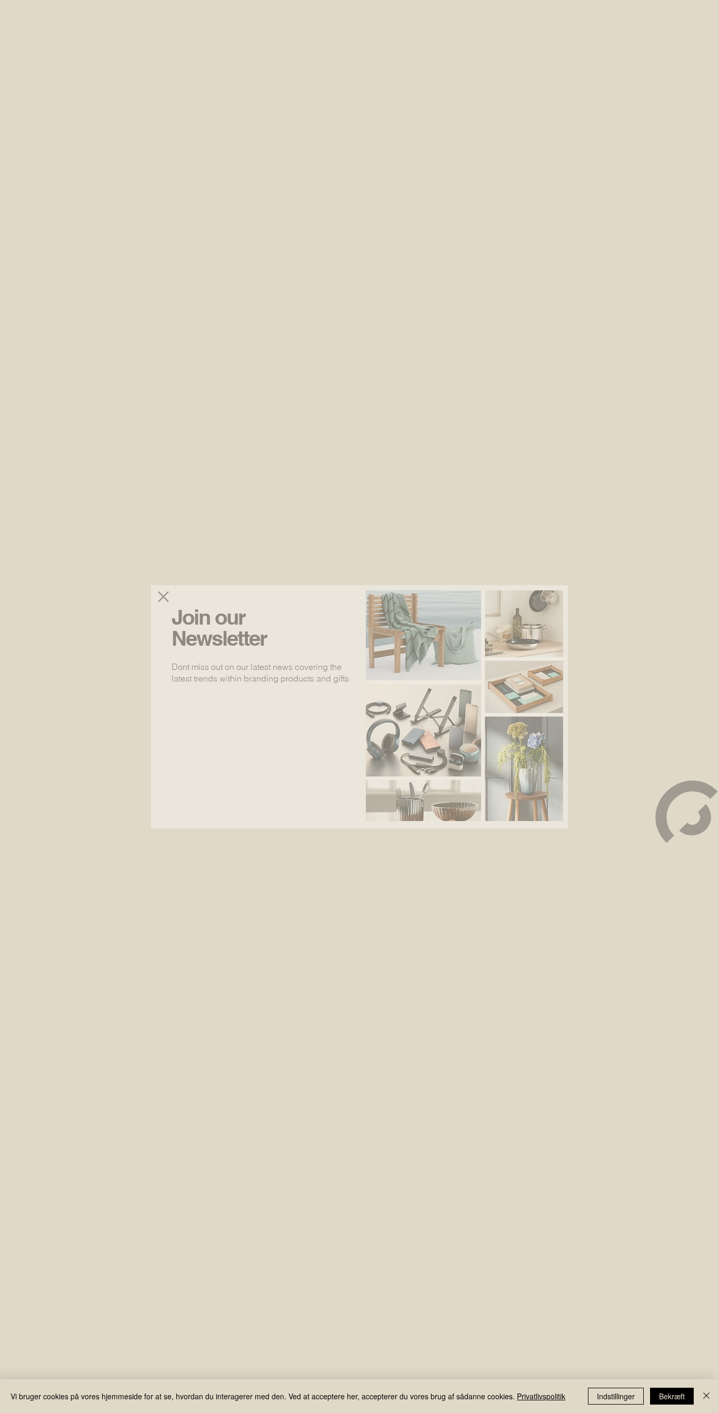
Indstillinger (616, 1396)
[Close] (706, 1396)
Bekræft (672, 1396)
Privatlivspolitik (541, 1396)
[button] (163, 596)
